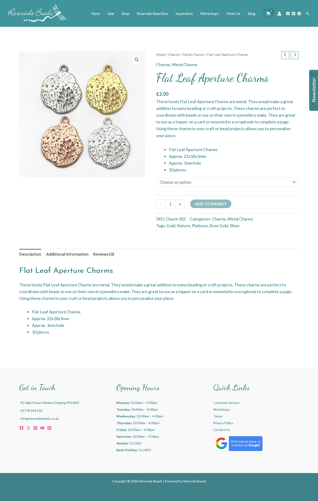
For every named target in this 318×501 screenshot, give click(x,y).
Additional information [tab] (67, 254)
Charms (174, 54)
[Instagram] (299, 13)
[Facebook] (288, 13)
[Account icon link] (279, 13)
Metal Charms (193, 54)
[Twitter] (28, 428)
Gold (171, 225)
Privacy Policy (223, 423)
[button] (308, 13)
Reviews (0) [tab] (103, 254)
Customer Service (226, 403)
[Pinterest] (293, 13)
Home (160, 54)
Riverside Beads (194, 481)
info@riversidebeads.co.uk (39, 418)
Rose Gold (219, 225)
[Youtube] (42, 428)
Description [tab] (30, 254)
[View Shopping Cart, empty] (268, 13)
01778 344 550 (31, 411)
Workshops (221, 409)
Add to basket (211, 203)
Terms (218, 416)
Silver (235, 225)
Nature (183, 225)
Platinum (200, 225)
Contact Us (221, 430)
